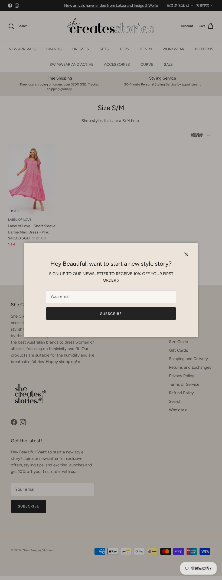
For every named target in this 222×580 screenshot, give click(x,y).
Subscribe (111, 314)
